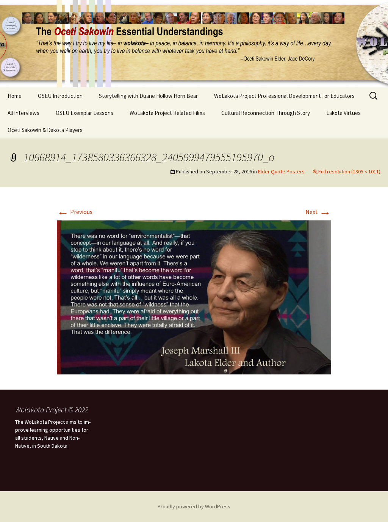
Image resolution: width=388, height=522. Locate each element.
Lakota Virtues (343, 112)
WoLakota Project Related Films (167, 112)
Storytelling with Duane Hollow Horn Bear (148, 95)
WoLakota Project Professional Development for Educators (284, 95)
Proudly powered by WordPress (194, 506)
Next (318, 211)
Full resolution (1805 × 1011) (349, 171)
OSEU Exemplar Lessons (84, 112)
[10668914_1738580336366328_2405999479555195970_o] (194, 296)
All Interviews (23, 112)
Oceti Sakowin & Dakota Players (45, 130)
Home (15, 95)
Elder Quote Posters (281, 171)
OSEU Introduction (60, 95)
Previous (74, 211)
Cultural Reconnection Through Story (265, 112)
